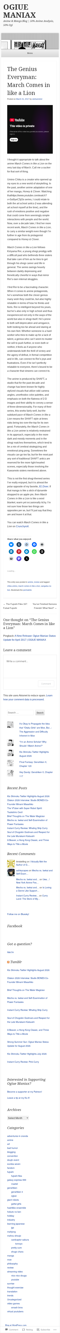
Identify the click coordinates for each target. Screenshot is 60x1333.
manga (10, 1255)
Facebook (14, 926)
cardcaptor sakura (20, 1239)
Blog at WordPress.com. (16, 1325)
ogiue (14, 1195)
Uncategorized (14, 1299)
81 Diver (43, 486)
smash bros (17, 1307)
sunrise (10, 1283)
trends (10, 1295)
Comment (46, 683)
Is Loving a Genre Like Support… (33, 889)
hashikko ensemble (16, 1207)
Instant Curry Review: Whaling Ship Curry (27, 828)
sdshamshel (37, 99)
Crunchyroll (22, 526)
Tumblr (16, 962)
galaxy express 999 (16, 1179)
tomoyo (18, 1243)
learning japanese (16, 1223)
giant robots (13, 1199)
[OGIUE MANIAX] (30, 41)
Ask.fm (10, 952)
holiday (10, 1215)
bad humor (12, 1147)
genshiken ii (17, 1191)
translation (12, 1291)
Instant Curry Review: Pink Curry (23, 1061)
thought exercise (15, 1287)
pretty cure (16, 1247)
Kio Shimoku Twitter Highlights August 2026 (28, 796)
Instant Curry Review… (27, 895)
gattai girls (16, 1203)
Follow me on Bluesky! (18, 914)
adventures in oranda (17, 1135)
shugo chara (17, 1251)
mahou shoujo (14, 1235)
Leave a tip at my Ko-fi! (18, 1097)
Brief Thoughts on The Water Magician (26, 816)
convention (12, 1155)
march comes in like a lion (29, 586)
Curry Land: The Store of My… (32, 897)
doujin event (13, 1159)
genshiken (12, 1187)
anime (30, 582)
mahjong (11, 1231)
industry (11, 1219)
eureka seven (13, 1163)
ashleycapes (22, 870)
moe (9, 1259)
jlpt (12, 1227)
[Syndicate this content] (8, 962)
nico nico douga (19, 1275)
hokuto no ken (14, 1211)
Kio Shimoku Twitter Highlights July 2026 (27, 1053)
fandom (11, 1167)
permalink (27, 590)
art (8, 1143)
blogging (11, 1151)
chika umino (12, 586)
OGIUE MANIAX (19, 11)
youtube (15, 1279)
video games (13, 1303)
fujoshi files (16, 1175)
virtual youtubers (15, 1311)
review (37, 582)
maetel (14, 1183)
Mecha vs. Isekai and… (27, 879)
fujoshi (10, 1171)
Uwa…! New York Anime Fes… (33, 881)
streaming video (15, 1271)
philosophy (12, 1263)
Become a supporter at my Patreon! (24, 1091)
